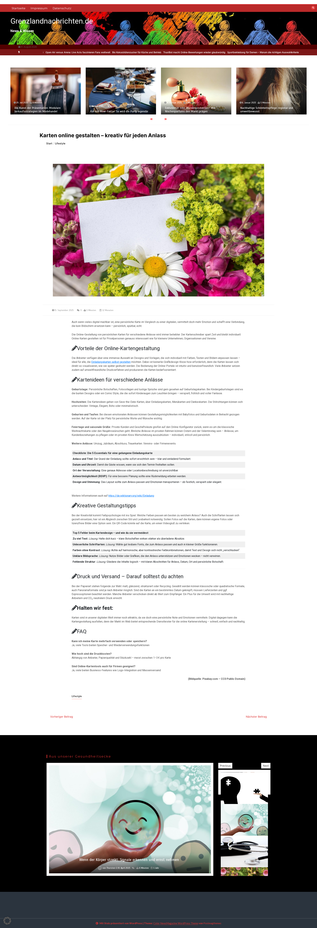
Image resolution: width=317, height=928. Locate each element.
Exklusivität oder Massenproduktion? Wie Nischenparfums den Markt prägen (115, 109)
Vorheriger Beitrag (61, 716)
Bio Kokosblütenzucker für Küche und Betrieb (83, 52)
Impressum (39, 8)
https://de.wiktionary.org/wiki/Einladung (131, 495)
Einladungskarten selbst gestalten (111, 362)
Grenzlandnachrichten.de (51, 21)
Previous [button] (225, 765)
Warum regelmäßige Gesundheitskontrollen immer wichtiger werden (129, 859)
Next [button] (266, 765)
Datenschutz (62, 8)
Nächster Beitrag (256, 716)
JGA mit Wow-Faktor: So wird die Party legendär (43, 111)
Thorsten (110, 868)
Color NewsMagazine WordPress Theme (175, 923)
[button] (7, 920)
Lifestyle (77, 696)
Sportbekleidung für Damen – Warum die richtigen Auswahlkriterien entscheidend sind (220, 52)
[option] (83, 52)
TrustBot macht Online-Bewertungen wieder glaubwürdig (141, 52)
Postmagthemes (212, 923)
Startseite (18, 8)
